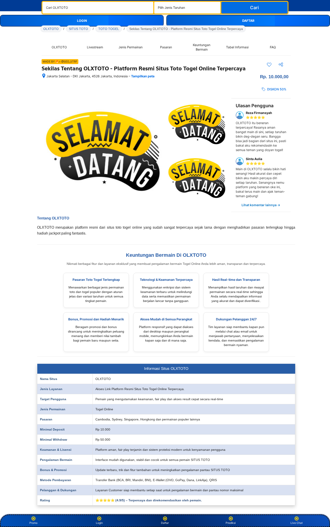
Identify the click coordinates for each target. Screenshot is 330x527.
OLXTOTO (51, 29)
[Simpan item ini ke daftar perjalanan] (269, 64)
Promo (33, 523)
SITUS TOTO (78, 29)
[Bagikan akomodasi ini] (280, 64)
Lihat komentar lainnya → (261, 205)
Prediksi (231, 523)
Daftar (165, 523)
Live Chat (296, 523)
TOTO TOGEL (108, 29)
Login (99, 523)
